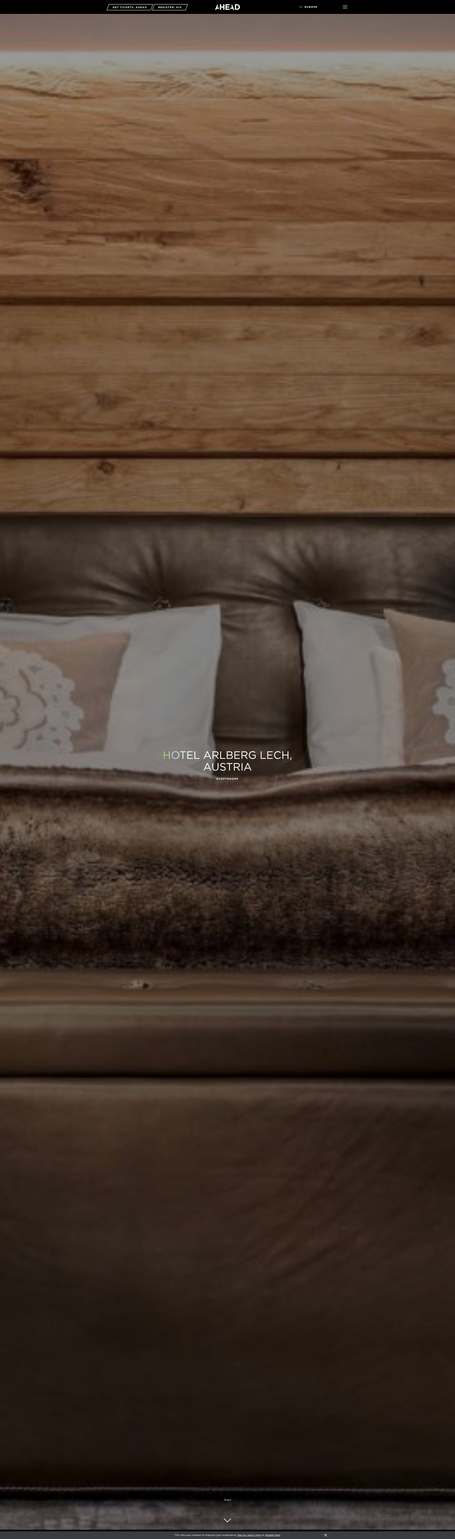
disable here (272, 1535)
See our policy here (249, 1535)
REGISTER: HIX (170, 7)
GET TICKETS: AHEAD (130, 7)
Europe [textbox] (311, 7)
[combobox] (316, 7)
